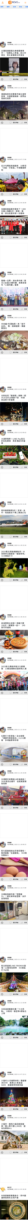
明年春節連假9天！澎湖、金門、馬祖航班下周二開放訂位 (13, 511)
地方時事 (10, 44)
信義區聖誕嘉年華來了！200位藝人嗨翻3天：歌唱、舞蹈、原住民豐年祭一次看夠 (13, 211)
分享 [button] (25, 79)
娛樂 (8, 7)
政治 (20, 7)
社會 (14, 7)
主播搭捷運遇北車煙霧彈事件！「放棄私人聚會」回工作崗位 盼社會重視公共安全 (13, 52)
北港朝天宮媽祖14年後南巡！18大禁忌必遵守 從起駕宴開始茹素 (13, 781)
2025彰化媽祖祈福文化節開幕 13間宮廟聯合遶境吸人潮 (13, 667)
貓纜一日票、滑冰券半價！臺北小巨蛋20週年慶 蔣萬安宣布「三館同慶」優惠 (13, 282)
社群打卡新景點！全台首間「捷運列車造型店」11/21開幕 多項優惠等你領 (13, 738)
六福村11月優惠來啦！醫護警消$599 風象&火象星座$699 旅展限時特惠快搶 (13, 1082)
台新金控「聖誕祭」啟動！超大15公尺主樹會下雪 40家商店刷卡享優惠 (13, 397)
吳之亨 (9, 1187)
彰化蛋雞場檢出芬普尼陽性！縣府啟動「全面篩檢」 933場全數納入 (14, 852)
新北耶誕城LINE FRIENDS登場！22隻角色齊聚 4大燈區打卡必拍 (13, 967)
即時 (2, 7)
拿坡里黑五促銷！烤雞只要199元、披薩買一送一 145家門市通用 (13, 625)
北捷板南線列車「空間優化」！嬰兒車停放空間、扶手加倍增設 (13, 896)
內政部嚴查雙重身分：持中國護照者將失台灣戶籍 (13, 1196)
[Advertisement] (14, 24)
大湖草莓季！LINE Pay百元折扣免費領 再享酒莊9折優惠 (13, 440)
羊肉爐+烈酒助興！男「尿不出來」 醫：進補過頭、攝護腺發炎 (13, 325)
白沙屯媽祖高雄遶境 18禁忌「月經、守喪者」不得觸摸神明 (13, 167)
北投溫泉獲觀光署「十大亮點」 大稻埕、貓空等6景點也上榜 (13, 1011)
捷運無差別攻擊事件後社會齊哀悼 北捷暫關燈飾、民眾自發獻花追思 (13, 96)
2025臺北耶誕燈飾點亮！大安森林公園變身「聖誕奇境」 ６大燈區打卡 (14, 553)
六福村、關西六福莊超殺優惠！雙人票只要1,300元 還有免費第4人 (13, 1126)
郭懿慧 (9, 42)
